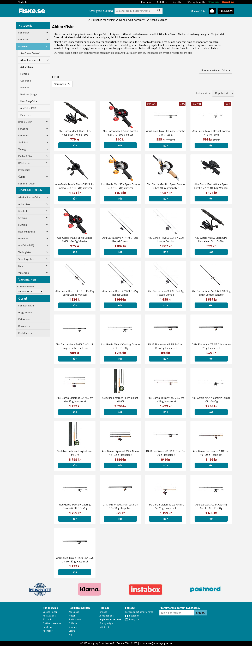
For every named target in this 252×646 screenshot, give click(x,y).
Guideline (73, 623)
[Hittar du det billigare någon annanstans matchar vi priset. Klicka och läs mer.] (40, 587)
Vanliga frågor (50, 612)
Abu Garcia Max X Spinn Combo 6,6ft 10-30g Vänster (120, 133)
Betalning (47, 627)
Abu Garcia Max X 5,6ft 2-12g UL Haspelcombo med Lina (75, 346)
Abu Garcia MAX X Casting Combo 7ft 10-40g (211, 399)
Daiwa (72, 630)
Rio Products (75, 619)
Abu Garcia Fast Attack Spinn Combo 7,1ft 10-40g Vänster (211, 186)
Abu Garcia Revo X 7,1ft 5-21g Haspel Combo (166, 293)
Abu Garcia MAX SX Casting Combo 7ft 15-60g (211, 506)
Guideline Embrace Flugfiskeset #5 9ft (75, 453)
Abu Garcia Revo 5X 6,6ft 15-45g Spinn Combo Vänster (74, 293)
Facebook (134, 615)
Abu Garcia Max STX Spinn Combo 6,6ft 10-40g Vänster (120, 186)
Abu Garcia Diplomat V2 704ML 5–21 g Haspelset (166, 506)
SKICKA (200, 613)
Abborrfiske (26, 66)
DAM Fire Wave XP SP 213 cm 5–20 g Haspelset (165, 453)
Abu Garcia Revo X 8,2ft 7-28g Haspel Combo (166, 239)
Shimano (73, 627)
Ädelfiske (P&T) (28, 108)
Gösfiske (24, 87)
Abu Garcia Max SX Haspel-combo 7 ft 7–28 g (165, 133)
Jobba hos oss (106, 615)
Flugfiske (24, 73)
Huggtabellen (25, 312)
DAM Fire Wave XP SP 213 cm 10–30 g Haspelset (120, 506)
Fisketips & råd (26, 305)
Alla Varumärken (25, 286)
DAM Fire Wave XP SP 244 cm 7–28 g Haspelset (211, 346)
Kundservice (147, 2)
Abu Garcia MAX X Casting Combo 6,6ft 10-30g (120, 346)
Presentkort (24, 326)
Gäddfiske (25, 80)
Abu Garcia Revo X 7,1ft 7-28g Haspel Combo (120, 239)
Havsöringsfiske (28, 101)
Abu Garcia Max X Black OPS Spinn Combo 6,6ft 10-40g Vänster (74, 186)
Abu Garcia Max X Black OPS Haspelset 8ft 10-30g (211, 239)
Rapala (72, 634)
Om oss (103, 612)
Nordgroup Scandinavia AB (101, 643)
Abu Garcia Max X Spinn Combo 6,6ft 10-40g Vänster (75, 239)
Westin (72, 615)
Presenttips (24, 169)
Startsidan (23, 2)
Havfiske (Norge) (29, 94)
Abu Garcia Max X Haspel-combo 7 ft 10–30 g (211, 133)
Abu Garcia (74, 612)
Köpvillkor (177, 2)
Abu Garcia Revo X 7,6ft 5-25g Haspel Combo (120, 293)
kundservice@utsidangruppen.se (156, 643)
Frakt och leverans (52, 623)
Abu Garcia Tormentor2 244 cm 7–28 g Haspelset (166, 399)
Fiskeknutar (24, 319)
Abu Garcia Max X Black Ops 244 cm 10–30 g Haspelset (74, 559)
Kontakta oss (163, 2)
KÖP (75, 145)
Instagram (134, 619)
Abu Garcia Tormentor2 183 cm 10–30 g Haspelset (211, 453)
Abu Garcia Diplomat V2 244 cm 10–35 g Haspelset (75, 399)
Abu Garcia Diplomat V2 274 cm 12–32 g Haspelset (120, 453)
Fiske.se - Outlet (26, 183)
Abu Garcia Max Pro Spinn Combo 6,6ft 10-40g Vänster (166, 186)
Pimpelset (25, 115)
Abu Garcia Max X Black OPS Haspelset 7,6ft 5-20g (75, 133)
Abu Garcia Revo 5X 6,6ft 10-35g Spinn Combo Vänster (211, 293)
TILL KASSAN (226, 11)
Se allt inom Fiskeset (29, 53)
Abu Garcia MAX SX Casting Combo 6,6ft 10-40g (75, 506)
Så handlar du (49, 619)
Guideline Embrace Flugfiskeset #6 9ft (120, 399)
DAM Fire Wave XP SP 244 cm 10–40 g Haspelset (165, 346)
